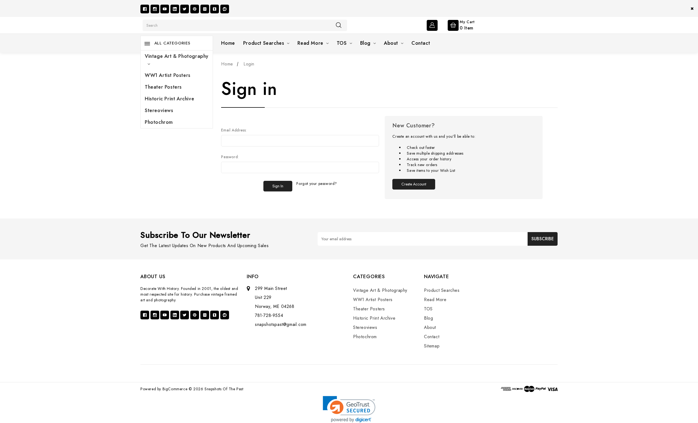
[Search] (338, 25)
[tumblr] (214, 9)
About (391, 43)
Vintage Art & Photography (177, 56)
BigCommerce (175, 389)
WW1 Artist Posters (168, 75)
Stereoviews (159, 110)
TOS (342, 43)
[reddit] (224, 9)
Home (228, 43)
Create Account (413, 184)
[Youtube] (164, 9)
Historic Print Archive (169, 98)
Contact (420, 43)
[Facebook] (144, 9)
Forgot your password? (316, 183)
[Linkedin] (174, 9)
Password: (230, 157)
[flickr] (204, 9)
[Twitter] (184, 9)
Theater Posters (163, 87)
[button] (349, 409)
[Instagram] (155, 9)
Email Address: (233, 130)
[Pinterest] (194, 9)
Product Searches (263, 43)
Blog (365, 43)
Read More (310, 43)
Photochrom (159, 122)
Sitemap (432, 346)
